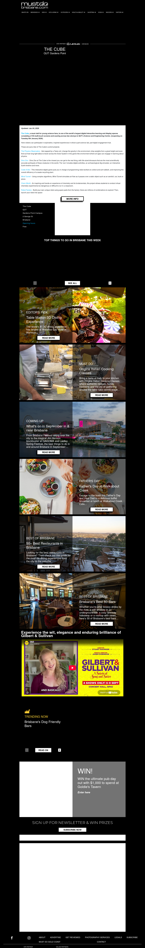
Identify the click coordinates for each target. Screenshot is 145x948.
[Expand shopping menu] (95, 12)
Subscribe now (72, 829)
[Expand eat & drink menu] (57, 12)
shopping (91, 12)
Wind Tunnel (26, 176)
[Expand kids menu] (46, 12)
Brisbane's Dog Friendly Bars (43, 723)
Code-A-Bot (25, 169)
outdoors (64, 12)
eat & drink (53, 12)
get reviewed (73, 937)
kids (43, 12)
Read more (48, 337)
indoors (109, 12)
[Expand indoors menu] (113, 12)
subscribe (132, 937)
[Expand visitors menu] (122, 12)
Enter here (84, 792)
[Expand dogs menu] (103, 12)
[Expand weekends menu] (39, 12)
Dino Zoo (24, 160)
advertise (55, 937)
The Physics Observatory (30, 151)
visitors (119, 12)
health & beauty (78, 12)
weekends (34, 12)
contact (101, 941)
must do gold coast (49, 941)
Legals (118, 937)
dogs (100, 12)
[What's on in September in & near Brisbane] (72, 429)
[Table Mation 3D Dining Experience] (72, 315)
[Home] (34, 4)
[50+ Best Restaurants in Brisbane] (72, 543)
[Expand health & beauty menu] (84, 12)
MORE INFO (72, 198)
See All (72, 283)
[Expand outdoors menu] (69, 12)
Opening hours (29, 223)
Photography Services (97, 937)
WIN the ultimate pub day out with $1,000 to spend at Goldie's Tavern (98, 782)
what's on (25, 12)
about (42, 937)
